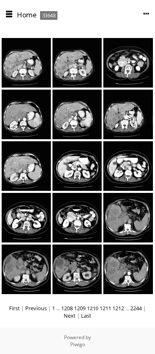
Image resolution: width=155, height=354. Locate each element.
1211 (105, 308)
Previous (36, 308)
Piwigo (77, 344)
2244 (136, 308)
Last (86, 315)
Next (70, 315)
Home (26, 14)
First (14, 308)
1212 (118, 308)
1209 (80, 308)
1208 (67, 308)
